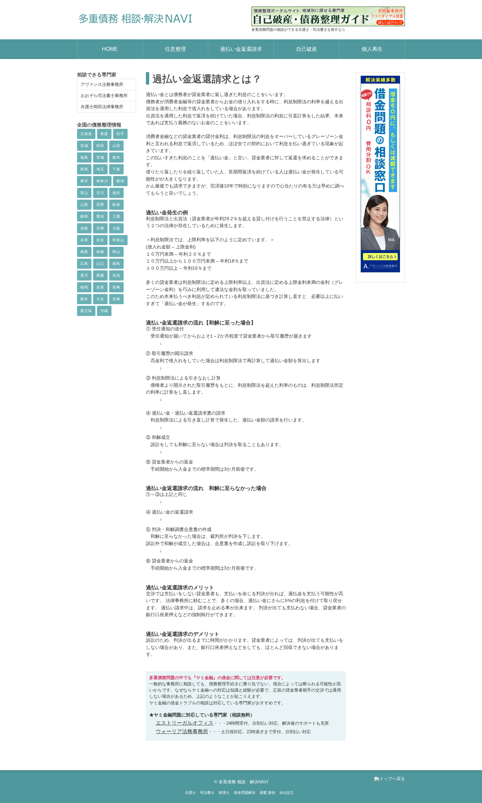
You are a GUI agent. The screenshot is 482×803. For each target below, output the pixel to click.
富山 (84, 193)
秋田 (100, 145)
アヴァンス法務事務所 (102, 84)
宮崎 (116, 299)
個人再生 (372, 49)
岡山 (116, 252)
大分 (100, 299)
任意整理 (175, 49)
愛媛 (100, 275)
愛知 (100, 216)
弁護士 (190, 792)
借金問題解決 (244, 792)
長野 (100, 204)
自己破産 (306, 49)
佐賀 (100, 287)
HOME (110, 49)
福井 (116, 193)
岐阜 (116, 204)
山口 (100, 263)
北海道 (86, 134)
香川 (84, 275)
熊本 (84, 299)
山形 (116, 145)
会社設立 (286, 792)
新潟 (120, 181)
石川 (100, 193)
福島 (84, 157)
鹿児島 (86, 311)
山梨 (84, 204)
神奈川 (102, 181)
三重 (116, 216)
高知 (116, 275)
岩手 (120, 134)
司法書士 (207, 792)
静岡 (84, 216)
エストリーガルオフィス (184, 723)
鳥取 (84, 252)
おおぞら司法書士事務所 (104, 95)
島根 (100, 252)
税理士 (224, 792)
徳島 (116, 263)
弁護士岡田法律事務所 (102, 106)
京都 (100, 228)
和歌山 (118, 240)
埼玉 (100, 169)
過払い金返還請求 (241, 49)
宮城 (84, 145)
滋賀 (84, 228)
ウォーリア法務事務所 (182, 731)
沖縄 (104, 311)
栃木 (116, 157)
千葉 (116, 169)
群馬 (84, 169)
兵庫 (84, 240)
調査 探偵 (267, 792)
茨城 (100, 157)
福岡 (84, 287)
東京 (84, 181)
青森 (104, 134)
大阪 (116, 228)
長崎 (116, 287)
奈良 (100, 240)
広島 (84, 263)
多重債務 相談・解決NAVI (243, 781)
